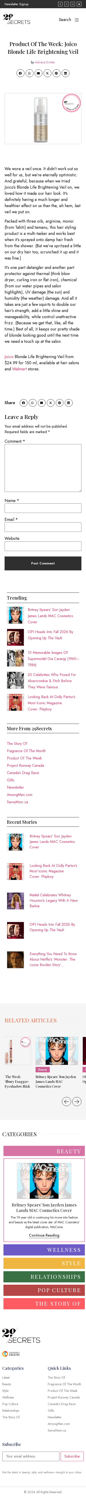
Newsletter (15, 787)
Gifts (10, 780)
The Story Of (17, 743)
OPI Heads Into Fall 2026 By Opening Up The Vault (52, 927)
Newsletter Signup (16, 4)
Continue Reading (44, 1235)
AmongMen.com (19, 794)
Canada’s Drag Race (23, 772)
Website (12, 538)
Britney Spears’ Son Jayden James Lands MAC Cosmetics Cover (50, 616)
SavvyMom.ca (17, 802)
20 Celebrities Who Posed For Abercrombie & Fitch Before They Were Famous (52, 681)
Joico (9, 357)
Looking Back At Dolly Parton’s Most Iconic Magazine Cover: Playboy (51, 703)
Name (12, 501)
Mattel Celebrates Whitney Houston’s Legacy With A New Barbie (54, 900)
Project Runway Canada (25, 765)
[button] (20, 73)
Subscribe (72, 1456)
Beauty (42, 1069)
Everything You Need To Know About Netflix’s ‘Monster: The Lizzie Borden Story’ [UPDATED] (53, 959)
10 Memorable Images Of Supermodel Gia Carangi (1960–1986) (53, 659)
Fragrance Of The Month (26, 751)
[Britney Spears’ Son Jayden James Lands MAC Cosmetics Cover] (57, 1051)
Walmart (19, 369)
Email (11, 519)
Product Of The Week (24, 758)
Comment (15, 441)
